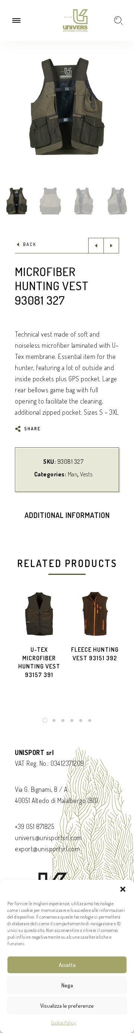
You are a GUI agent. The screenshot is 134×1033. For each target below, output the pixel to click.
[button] (123, 889)
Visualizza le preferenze (67, 1005)
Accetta (67, 964)
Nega (67, 985)
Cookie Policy (63, 1023)
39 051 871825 (36, 826)
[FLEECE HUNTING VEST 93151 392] (95, 614)
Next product (111, 245)
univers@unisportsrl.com (48, 837)
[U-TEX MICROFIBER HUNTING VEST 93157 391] (39, 614)
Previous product (96, 245)
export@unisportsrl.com (47, 849)
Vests (86, 474)
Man (73, 474)
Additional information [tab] (67, 515)
